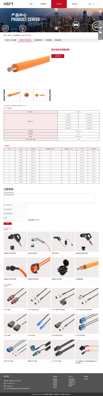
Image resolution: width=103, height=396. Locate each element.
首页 (5, 35)
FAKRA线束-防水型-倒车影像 (84, 309)
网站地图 (56, 394)
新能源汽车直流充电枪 (82, 253)
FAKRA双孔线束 (80, 335)
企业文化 (55, 385)
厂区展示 (55, 387)
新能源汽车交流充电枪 (10, 253)
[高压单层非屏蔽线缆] (27, 67)
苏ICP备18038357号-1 (65, 394)
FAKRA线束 (7, 309)
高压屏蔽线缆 (79, 279)
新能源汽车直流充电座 (10, 279)
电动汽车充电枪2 (32, 253)
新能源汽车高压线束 (33, 279)
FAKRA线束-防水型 (33, 309)
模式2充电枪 (55, 253)
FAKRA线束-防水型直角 (58, 309)
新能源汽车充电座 (57, 279)
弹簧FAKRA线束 (32, 361)
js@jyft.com (10, 386)
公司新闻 (86, 379)
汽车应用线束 (16, 35)
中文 (89, 4)
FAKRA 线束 (31, 335)
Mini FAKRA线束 (56, 361)
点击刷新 (37, 219)
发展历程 (55, 380)
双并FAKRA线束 (8, 361)
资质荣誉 (55, 384)
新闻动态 (86, 376)
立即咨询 (58, 56)
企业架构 (55, 382)
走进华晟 (55, 379)
